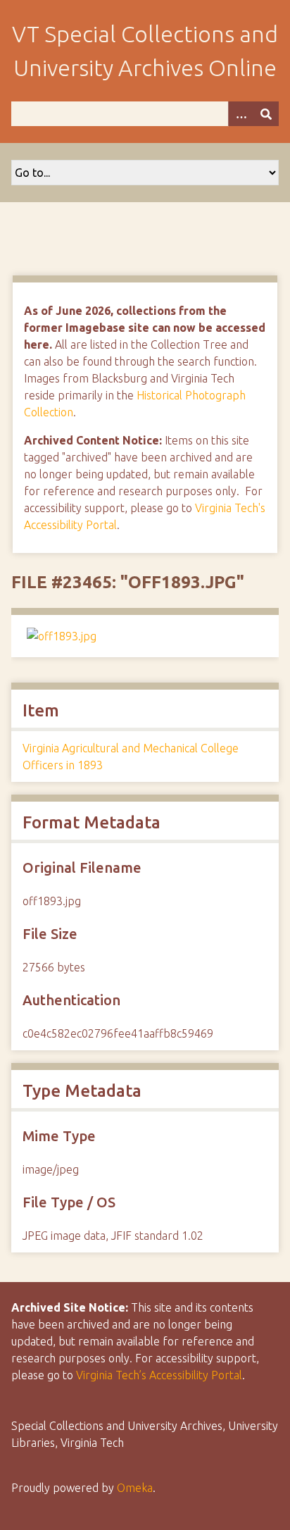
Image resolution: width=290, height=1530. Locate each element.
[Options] (240, 113)
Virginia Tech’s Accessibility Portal (159, 1375)
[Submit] (266, 113)
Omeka (135, 1487)
